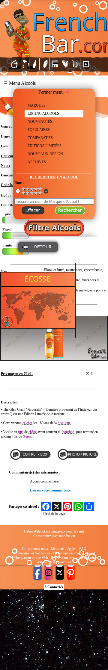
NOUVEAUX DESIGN (45, 154)
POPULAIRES (39, 130)
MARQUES (37, 105)
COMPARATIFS (40, 138)
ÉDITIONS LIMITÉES (45, 146)
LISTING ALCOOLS (43, 113)
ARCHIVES (37, 162)
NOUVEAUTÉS (40, 122)
